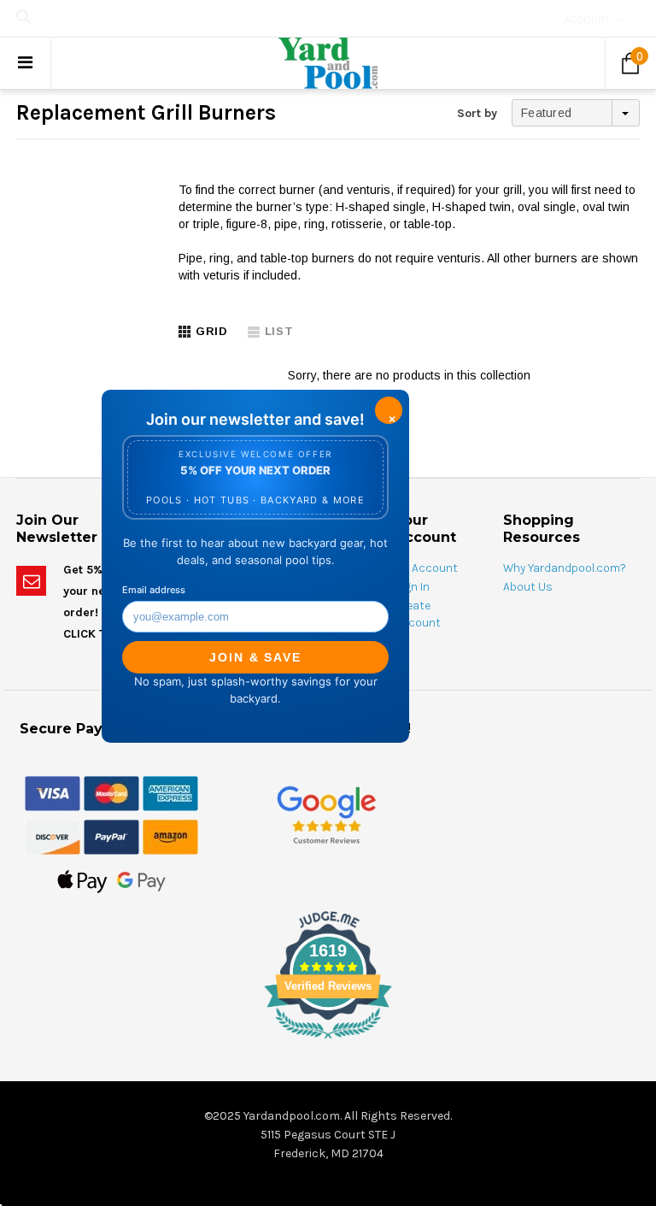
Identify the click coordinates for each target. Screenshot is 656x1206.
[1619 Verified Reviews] (328, 1042)
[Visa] (52, 792)
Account (587, 20)
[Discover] (52, 836)
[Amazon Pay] (170, 836)
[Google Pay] (141, 880)
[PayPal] (111, 836)
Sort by (477, 113)
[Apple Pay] (82, 880)
